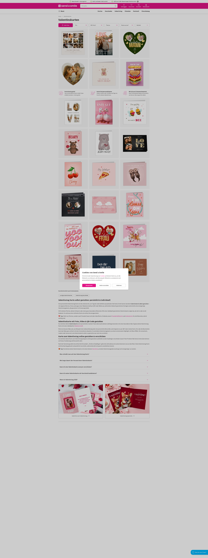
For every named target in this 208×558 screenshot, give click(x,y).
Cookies (102, 276)
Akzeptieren (89, 285)
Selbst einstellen (104, 285)
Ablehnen (119, 285)
